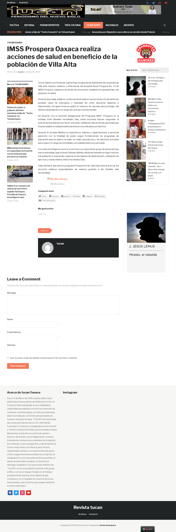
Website (11, 345)
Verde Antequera (108, 525)
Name (10, 319)
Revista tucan (88, 507)
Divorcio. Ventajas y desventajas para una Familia (156, 80)
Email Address (14, 332)
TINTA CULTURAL (73, 25)
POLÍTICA (14, 25)
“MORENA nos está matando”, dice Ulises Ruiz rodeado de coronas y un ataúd (156, 169)
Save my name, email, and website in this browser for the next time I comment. (43, 358)
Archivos (11, 2)
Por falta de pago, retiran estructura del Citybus (155, 145)
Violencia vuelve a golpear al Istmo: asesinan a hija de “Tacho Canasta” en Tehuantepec (20, 113)
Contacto (23, 2)
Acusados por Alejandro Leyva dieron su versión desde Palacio (116, 32)
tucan (21, 72)
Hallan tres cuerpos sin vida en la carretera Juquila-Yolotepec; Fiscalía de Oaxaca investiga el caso (18, 192)
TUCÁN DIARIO (93, 25)
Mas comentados (151, 70)
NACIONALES (112, 25)
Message (11, 293)
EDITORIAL (29, 25)
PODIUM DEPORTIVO (49, 25)
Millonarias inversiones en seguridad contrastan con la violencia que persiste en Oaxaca (19, 152)
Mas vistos (132, 70)
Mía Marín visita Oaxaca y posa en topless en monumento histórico (155, 105)
